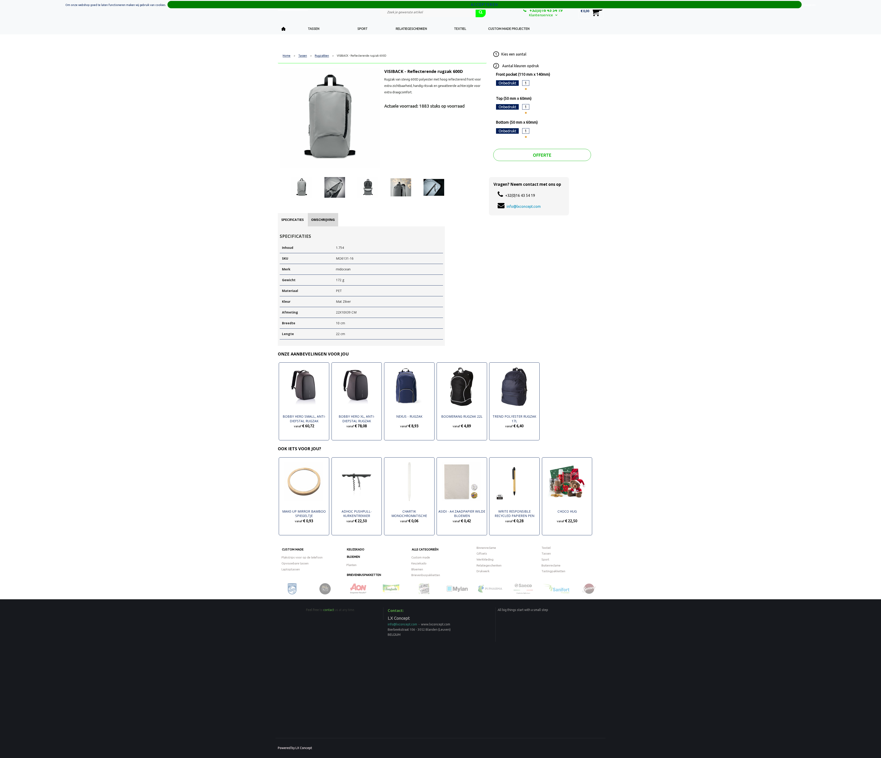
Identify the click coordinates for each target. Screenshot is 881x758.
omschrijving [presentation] (323, 219)
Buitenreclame (550, 565)
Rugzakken (322, 55)
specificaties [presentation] (292, 219)
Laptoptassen (291, 569)
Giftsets (482, 553)
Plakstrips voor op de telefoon (302, 557)
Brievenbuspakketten (364, 574)
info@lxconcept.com (524, 206)
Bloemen (353, 556)
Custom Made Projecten (509, 29)
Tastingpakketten (553, 571)
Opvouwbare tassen (295, 563)
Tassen (313, 29)
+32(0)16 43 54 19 (546, 10)
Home (283, 28)
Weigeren (809, 4)
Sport (362, 29)
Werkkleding (485, 559)
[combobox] (428, 12)
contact (328, 610)
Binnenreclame (486, 547)
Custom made (293, 549)
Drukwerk (483, 571)
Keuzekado (355, 549)
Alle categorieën (425, 549)
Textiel (460, 29)
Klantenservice (541, 15)
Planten (351, 564)
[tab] (292, 219)
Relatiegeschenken (411, 29)
